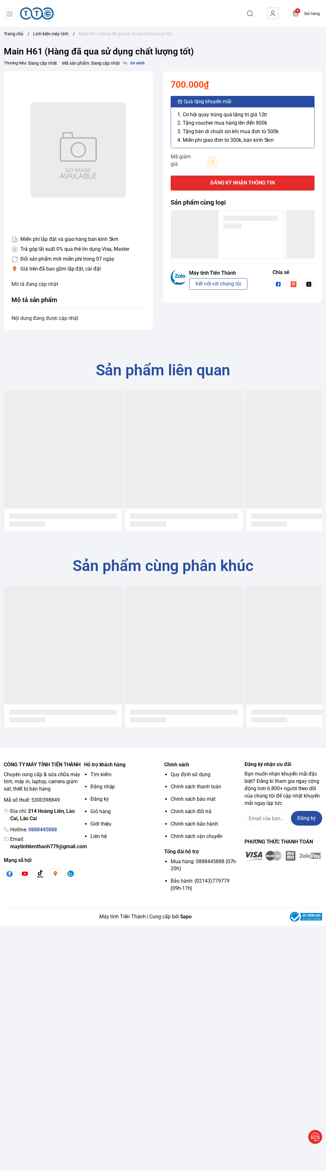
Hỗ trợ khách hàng (104, 765)
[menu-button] (9, 14)
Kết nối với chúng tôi (218, 284)
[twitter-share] (309, 284)
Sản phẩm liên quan (163, 370)
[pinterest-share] (293, 284)
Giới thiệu (100, 824)
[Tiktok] (40, 874)
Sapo (186, 917)
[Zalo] (70, 874)
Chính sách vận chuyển (197, 836)
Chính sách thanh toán (196, 787)
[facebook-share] (278, 284)
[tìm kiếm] (250, 13)
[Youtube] (25, 873)
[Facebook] (9, 874)
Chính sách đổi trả (191, 811)
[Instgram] (55, 874)
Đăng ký (99, 799)
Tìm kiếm (100, 774)
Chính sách (176, 765)
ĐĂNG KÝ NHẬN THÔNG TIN (242, 183)
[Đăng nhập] (273, 13)
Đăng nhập (102, 787)
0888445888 (42, 830)
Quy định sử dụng (190, 774)
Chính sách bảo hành (194, 824)
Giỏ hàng (100, 811)
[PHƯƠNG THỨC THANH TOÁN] (283, 856)
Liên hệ (98, 836)
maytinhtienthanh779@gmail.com (48, 846)
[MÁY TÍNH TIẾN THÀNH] (37, 13)
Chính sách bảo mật (193, 799)
